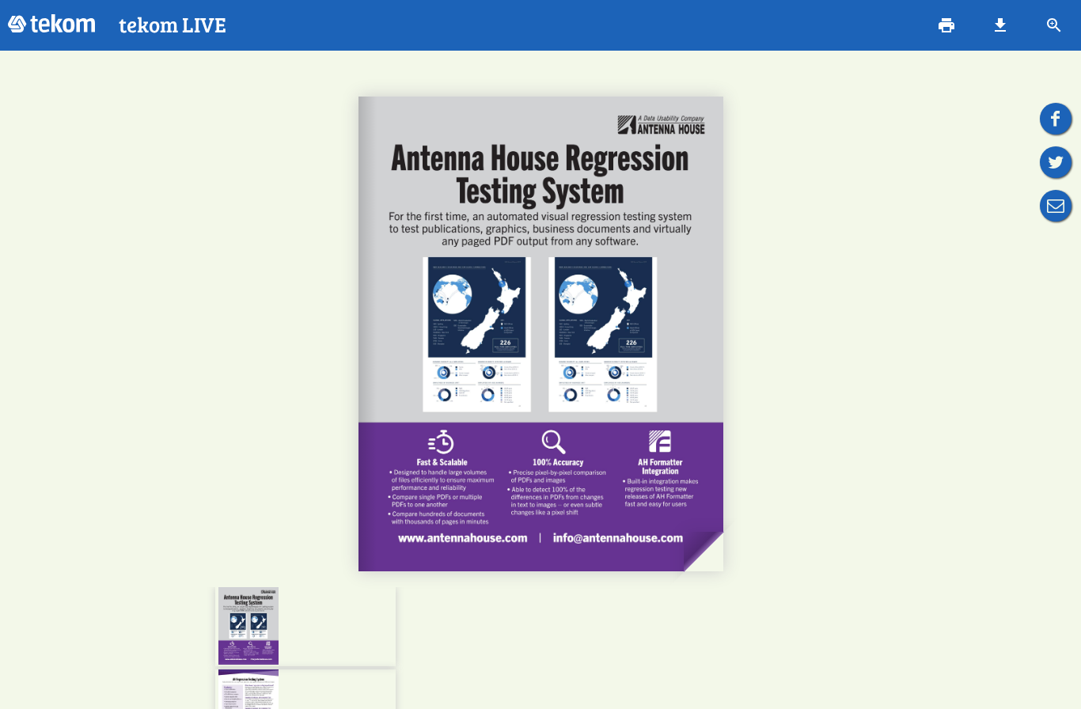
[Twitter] (1056, 162)
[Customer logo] (51, 25)
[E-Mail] (1056, 206)
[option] (305, 626)
